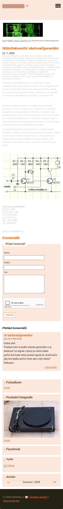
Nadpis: (7, 263)
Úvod (4, 41)
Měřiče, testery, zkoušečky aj (19, 41)
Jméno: (7, 253)
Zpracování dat (11, 501)
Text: (6, 272)
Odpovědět (51, 367)
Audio (7, 387)
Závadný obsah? (39, 497)
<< (8, 482)
